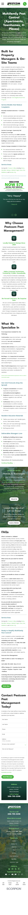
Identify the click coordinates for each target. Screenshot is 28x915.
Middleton (4, 172)
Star (24, 170)
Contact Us (14, 844)
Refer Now (6, 686)
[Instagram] (12, 869)
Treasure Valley (12, 168)
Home (14, 841)
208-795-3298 (14, 796)
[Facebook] (19, 869)
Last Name (5, 724)
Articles (14, 853)
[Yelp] (15, 869)
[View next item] (16, 215)
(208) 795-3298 (20, 642)
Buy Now (14, 859)
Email (3, 734)
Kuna (21, 170)
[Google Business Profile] (9, 869)
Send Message (7, 777)
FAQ (14, 850)
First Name (5, 719)
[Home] (13, 4)
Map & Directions (14, 791)
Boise (22, 168)
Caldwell (13, 170)
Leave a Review (14, 523)
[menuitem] (3, 883)
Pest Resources (14, 856)
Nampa (8, 170)
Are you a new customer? (8, 744)
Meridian (3, 170)
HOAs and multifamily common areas (14, 482)
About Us (14, 499)
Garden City (13, 172)
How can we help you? (7, 749)
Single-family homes (8, 480)
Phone (3, 729)
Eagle (17, 170)
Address (4, 739)
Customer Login (14, 862)
